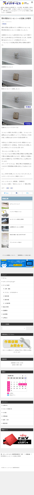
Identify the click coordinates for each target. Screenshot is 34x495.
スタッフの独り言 (7, 409)
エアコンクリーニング (15, 204)
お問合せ (5, 317)
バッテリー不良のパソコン (16, 211)
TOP (13, 454)
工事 (11, 188)
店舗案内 (5, 310)
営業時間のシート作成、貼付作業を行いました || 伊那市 (25, 255)
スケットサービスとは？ (9, 281)
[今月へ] (22, 376)
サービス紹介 (6, 285)
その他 (4, 412)
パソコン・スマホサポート (11, 292)
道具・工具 (6, 419)
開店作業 (5, 423)
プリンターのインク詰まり (16, 242)
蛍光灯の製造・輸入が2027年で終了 (18, 234)
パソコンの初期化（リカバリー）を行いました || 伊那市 (9, 255)
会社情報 (5, 314)
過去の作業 (6, 306)
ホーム (4, 278)
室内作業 (7, 296)
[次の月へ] (25, 376)
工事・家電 (7, 288)
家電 (8, 188)
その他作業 (7, 303)
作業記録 (4, 23)
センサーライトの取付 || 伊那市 (17, 219)
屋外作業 (7, 299)
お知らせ (5, 405)
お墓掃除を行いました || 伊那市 (17, 227)
